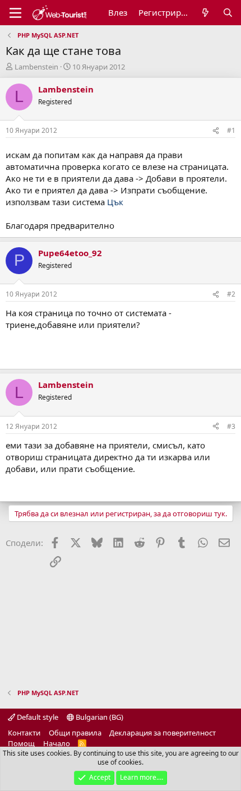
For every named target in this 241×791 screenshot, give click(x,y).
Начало (56, 743)
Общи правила (75, 733)
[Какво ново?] (205, 12)
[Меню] (15, 13)
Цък (115, 201)
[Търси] (228, 12)
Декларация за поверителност (162, 733)
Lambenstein (36, 67)
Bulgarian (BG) (98, 717)
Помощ (21, 743)
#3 (231, 426)
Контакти (24, 733)
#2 (231, 294)
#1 (231, 130)
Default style (36, 717)
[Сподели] (215, 130)
